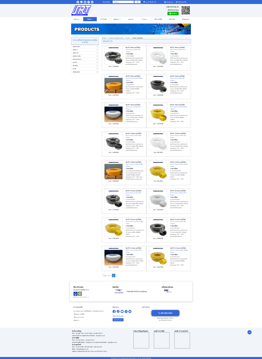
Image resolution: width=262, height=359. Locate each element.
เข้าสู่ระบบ (170, 2)
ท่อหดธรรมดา (76, 46)
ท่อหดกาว (75, 49)
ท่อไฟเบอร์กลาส (77, 59)
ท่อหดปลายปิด (77, 56)
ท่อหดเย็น (75, 65)
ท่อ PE (74, 69)
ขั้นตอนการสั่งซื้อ (78, 314)
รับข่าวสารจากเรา (118, 316)
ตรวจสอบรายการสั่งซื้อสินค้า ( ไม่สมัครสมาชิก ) (88, 311)
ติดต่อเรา (76, 320)
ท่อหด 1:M (75, 53)
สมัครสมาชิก (182, 2)
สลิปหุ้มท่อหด (76, 72)
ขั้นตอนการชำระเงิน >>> (81, 297)
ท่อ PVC (75, 62)
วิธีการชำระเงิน (78, 317)
